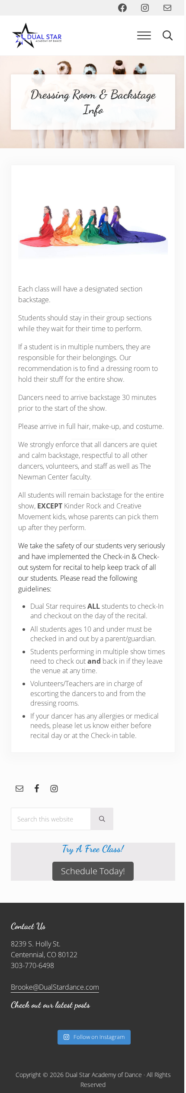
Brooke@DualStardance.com (55, 987)
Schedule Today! (93, 871)
